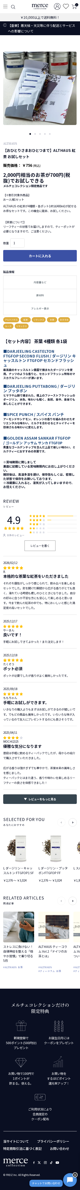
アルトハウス (11, 319)
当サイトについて (16, 1141)
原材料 (40, 295)
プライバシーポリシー (53, 1141)
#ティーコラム (46, 971)
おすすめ (64, 319)
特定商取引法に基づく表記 (22, 1148)
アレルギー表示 (40, 308)
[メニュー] (5, 6)
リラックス (38, 319)
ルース (8, 326)
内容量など (40, 282)
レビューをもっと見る (42, 799)
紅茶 (25, 319)
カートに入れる (40, 255)
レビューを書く (40, 545)
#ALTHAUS (9, 967)
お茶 (52, 319)
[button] (30, 134)
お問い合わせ (59, 1148)
